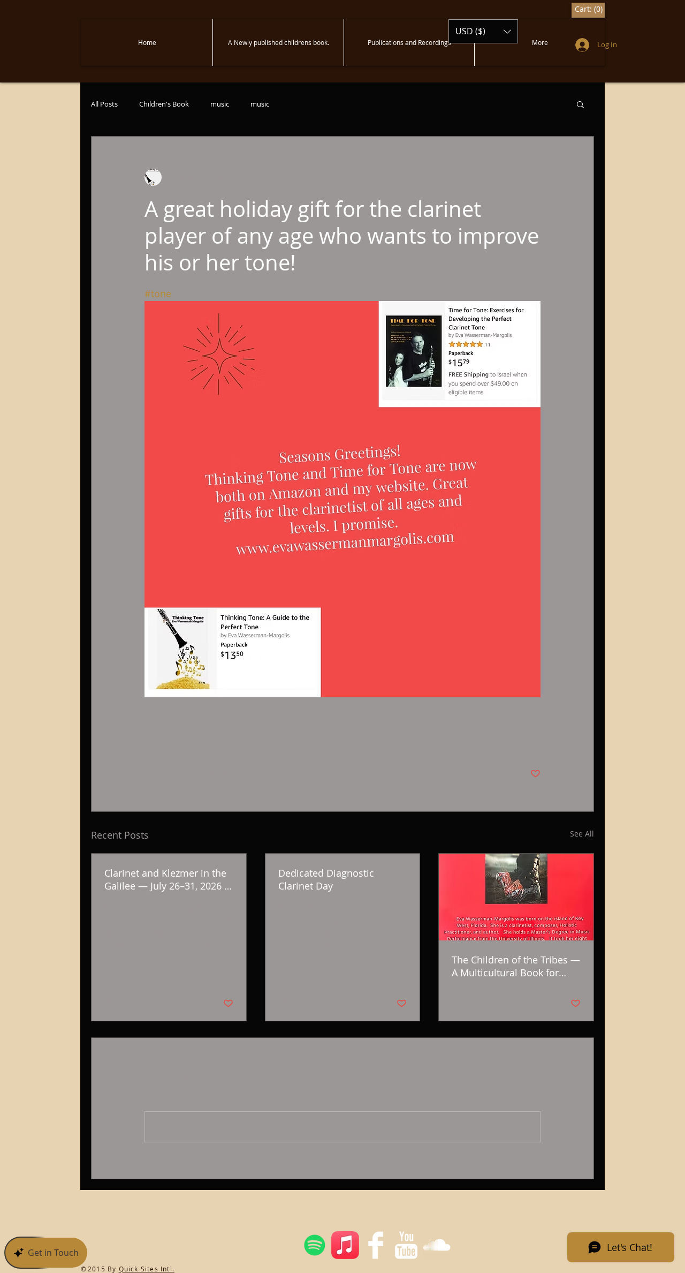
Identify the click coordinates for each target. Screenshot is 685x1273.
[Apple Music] (345, 1245)
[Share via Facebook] (149, 740)
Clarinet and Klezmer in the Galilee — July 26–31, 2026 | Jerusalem (167, 879)
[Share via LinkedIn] (202, 740)
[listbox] (483, 31)
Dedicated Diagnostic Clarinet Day (326, 879)
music (219, 104)
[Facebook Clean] (376, 1245)
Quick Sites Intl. (146, 1268)
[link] (588, 9)
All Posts (104, 104)
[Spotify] (315, 1245)
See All (582, 833)
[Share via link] (228, 740)
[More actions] (534, 177)
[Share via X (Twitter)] (176, 740)
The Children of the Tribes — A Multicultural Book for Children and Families (516, 966)
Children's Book (164, 104)
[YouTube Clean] (406, 1245)
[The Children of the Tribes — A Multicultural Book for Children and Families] (516, 897)
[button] (483, 31)
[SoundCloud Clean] (437, 1245)
